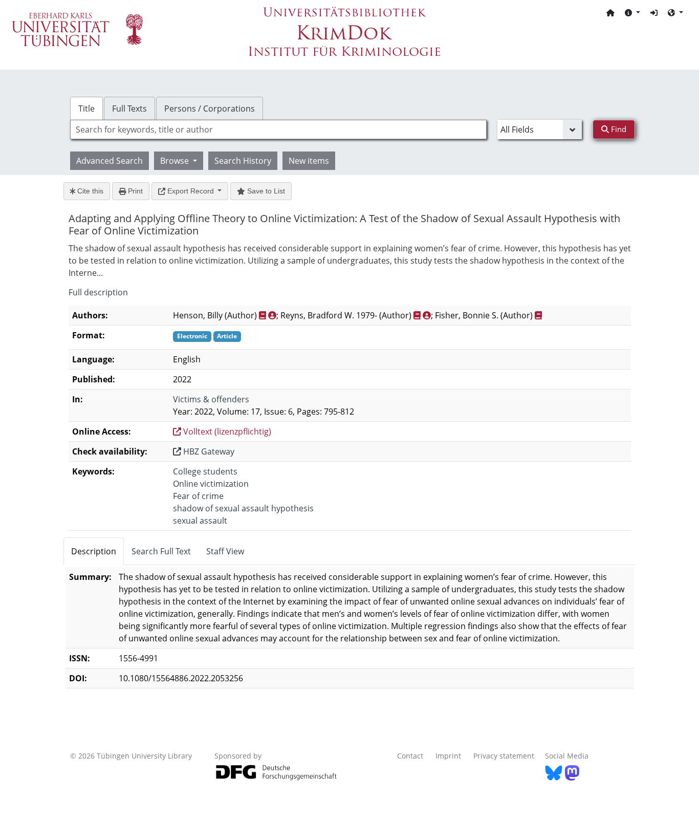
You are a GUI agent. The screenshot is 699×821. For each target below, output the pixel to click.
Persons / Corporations (209, 108)
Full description (98, 292)
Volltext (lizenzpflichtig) (226, 431)
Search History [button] (242, 160)
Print (134, 191)
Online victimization (211, 483)
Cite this (89, 191)
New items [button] (309, 160)
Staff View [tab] (225, 551)
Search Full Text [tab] (161, 551)
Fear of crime (198, 496)
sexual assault (200, 520)
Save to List (265, 191)
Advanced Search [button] (109, 160)
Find (617, 129)
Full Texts (129, 108)
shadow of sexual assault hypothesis (243, 508)
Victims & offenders (211, 399)
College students (205, 471)
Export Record (190, 191)
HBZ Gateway (207, 451)
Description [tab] (93, 551)
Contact (410, 756)
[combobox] (278, 129)
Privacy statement (503, 756)
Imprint (448, 756)
